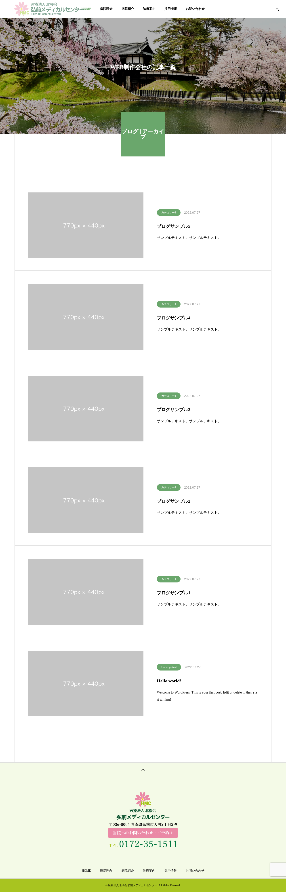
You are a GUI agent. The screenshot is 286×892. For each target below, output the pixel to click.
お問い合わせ (195, 9)
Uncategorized (169, 667)
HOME (86, 870)
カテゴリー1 (168, 212)
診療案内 (149, 9)
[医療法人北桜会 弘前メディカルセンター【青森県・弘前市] (49, 9)
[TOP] (143, 769)
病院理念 (106, 9)
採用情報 (170, 9)
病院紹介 (128, 9)
